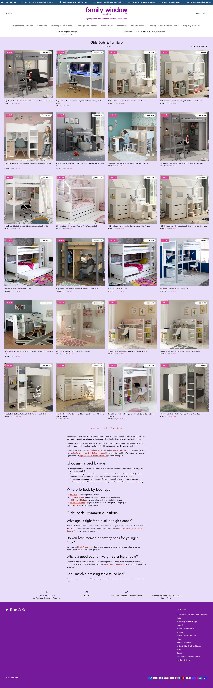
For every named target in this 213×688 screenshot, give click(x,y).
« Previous (95, 428)
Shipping (180, 632)
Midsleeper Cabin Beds (61, 25)
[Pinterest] (23, 609)
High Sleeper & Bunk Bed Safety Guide (93, 455)
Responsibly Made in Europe (187, 621)
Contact (179, 653)
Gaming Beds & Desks (87, 25)
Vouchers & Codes (183, 660)
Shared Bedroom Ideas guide (113, 564)
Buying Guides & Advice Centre (164, 25)
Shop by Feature (138, 25)
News (179, 649)
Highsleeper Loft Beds (23, 25)
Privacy (179, 639)
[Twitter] (7, 609)
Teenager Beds (133, 482)
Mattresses (122, 25)
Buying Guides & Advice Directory (189, 646)
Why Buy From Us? (191, 25)
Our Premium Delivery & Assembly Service (192, 614)
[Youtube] (15, 609)
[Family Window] (106, 13)
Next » (119, 428)
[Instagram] (19, 609)
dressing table (100, 579)
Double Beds (107, 25)
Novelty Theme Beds (77, 502)
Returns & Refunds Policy (185, 628)
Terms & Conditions (184, 642)
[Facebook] (11, 609)
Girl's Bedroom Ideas (95, 453)
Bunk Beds (42, 25)
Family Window (15, 678)
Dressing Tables (75, 453)
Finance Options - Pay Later (186, 635)
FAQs (179, 618)
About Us (180, 625)
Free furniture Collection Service (188, 656)
